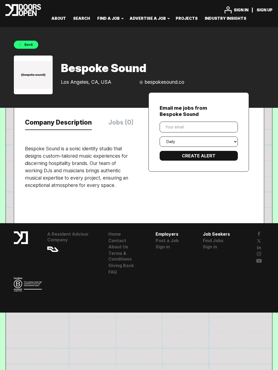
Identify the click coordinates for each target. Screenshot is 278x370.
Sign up (265, 10)
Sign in (241, 10)
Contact (117, 240)
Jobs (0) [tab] (121, 122)
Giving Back (121, 265)
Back (28, 45)
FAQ (112, 272)
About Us (118, 246)
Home (114, 234)
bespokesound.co (164, 82)
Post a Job (167, 240)
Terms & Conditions (120, 256)
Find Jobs (213, 240)
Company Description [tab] (58, 122)
